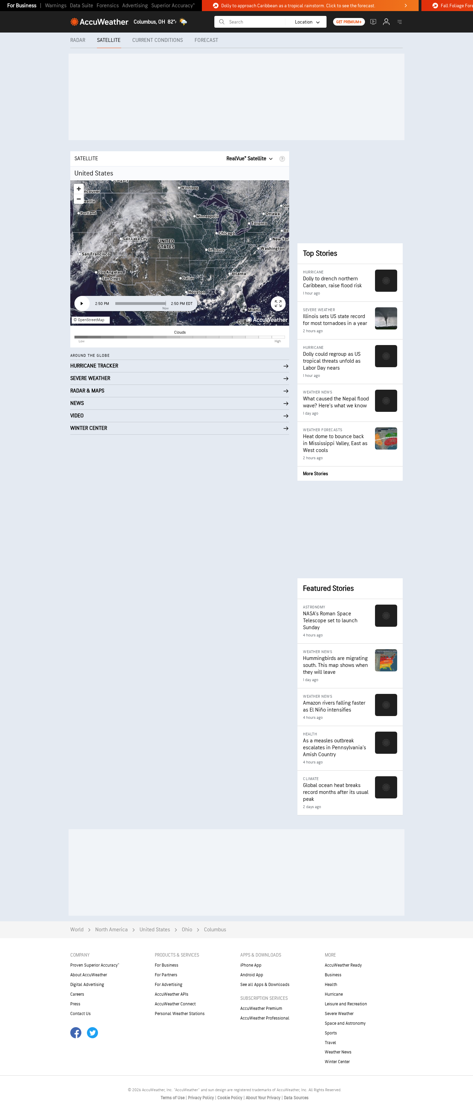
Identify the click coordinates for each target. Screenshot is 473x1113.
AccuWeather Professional (264, 1018)
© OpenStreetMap (88, 320)
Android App (251, 975)
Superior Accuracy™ (173, 5)
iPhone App (250, 965)
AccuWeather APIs (171, 994)
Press (75, 1004)
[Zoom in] (79, 189)
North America (111, 929)
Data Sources (296, 1098)
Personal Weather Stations (180, 1013)
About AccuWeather (88, 975)
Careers (77, 994)
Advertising (135, 5)
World (76, 929)
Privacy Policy (201, 1098)
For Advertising (168, 984)
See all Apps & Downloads (264, 984)
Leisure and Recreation (346, 1004)
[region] (179, 253)
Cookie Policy (230, 1098)
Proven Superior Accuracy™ (94, 965)
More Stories (315, 474)
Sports (331, 1033)
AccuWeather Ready (343, 965)
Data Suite (81, 5)
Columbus (215, 929)
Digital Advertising (87, 984)
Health (331, 984)
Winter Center (337, 1062)
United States (155, 929)
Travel (330, 1043)
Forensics (108, 5)
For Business (21, 5)
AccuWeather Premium (261, 1008)
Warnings (55, 5)
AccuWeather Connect (175, 1004)
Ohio (187, 929)
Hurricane (334, 994)
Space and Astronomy (345, 1023)
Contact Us (80, 1013)
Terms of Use (173, 1098)
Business (333, 975)
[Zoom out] (79, 199)
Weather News (338, 1052)
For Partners (166, 975)
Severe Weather (339, 1013)
